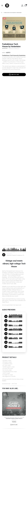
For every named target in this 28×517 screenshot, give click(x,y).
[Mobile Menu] (3, 5)
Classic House (6, 417)
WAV (23, 417)
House (16, 417)
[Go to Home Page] (1, 12)
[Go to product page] (14, 404)
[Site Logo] (7, 5)
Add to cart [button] (14, 424)
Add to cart (15, 74)
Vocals (21, 417)
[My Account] (22, 5)
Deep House (12, 417)
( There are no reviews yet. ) (13, 48)
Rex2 (18, 417)
